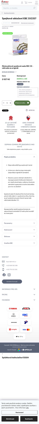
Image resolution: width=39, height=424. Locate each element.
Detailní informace (8, 72)
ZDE (17, 200)
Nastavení (19, 412)
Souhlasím (29, 419)
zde (27, 408)
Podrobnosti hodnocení (27, 23)
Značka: (5, 28)
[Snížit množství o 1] (3, 103)
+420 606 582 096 (12, 265)
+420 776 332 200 (11, 269)
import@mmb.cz (11, 261)
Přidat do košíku (20, 103)
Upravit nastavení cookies (19, 346)
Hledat (34, 8)
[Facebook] (4, 274)
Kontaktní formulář (12, 281)
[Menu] (36, 2)
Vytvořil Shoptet (11, 349)
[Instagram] (8, 274)
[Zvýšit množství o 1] (10, 103)
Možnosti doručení (23, 86)
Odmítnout (10, 419)
